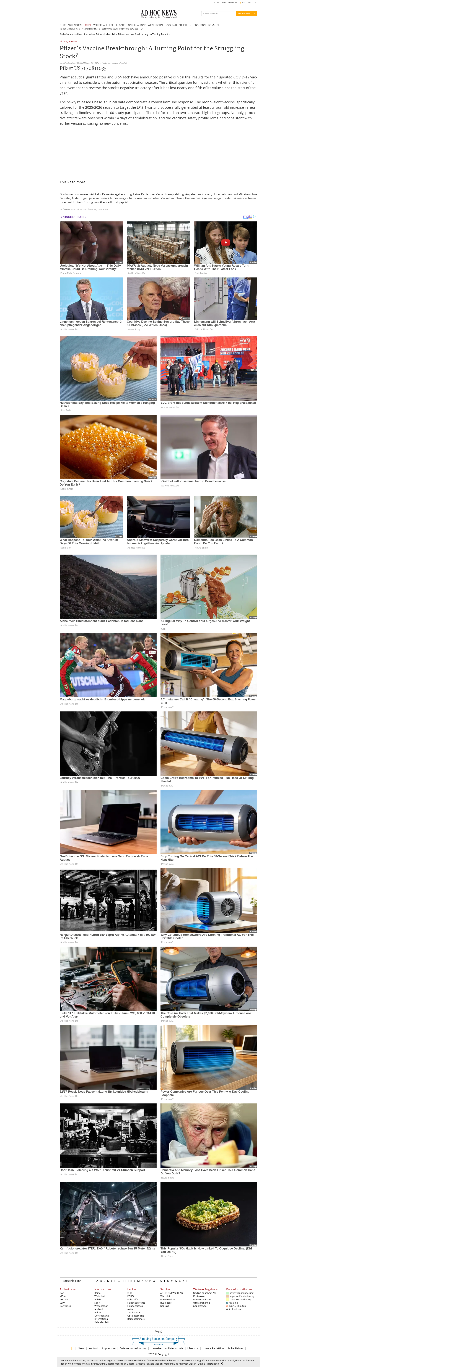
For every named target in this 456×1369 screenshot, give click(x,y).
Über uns (192, 1348)
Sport (97, 1302)
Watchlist (165, 1296)
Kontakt (164, 1305)
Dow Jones (65, 1305)
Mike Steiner (235, 1348)
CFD (129, 1292)
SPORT (122, 25)
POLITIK (113, 25)
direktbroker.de (201, 1302)
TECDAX (64, 1299)
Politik (97, 1299)
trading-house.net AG (204, 1292)
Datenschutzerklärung (133, 1348)
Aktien (130, 1309)
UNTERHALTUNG (137, 25)
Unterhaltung (101, 1315)
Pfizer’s (63, 41)
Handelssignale (135, 1305)
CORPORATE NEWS (110, 29)
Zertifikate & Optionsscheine (135, 1314)
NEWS (63, 25)
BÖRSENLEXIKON (229, 3)
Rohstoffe (132, 1299)
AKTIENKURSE (75, 25)
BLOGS (216, 3)
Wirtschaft (99, 1296)
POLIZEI (183, 25)
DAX (62, 1292)
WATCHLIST (252, 3)
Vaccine (73, 41)
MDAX (63, 1296)
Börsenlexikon (72, 1281)
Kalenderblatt (101, 1322)
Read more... (77, 182)
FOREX (130, 1296)
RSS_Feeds (166, 1302)
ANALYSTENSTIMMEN (91, 29)
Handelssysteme (136, 1302)
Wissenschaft (101, 1305)
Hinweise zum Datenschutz (167, 1348)
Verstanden (213, 1363)
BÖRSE (88, 25)
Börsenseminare (136, 1318)
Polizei (97, 1312)
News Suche (244, 13)
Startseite (89, 34)
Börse (99, 34)
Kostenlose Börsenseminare (202, 1297)
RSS (243, 3)
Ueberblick (110, 34)
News (81, 1348)
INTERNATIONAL (198, 25)
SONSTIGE (213, 25)
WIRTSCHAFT (100, 25)
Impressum (109, 1348)
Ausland (98, 1309)
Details (201, 1363)
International (101, 1318)
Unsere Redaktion (213, 1348)
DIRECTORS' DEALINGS (128, 29)
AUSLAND (172, 25)
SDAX (62, 1302)
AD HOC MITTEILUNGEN (70, 29)
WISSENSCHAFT (156, 25)
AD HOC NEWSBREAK (171, 1292)
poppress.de (199, 1305)
